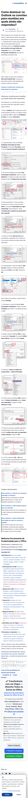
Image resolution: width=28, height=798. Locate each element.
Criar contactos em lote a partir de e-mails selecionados (14, 634)
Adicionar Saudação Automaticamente (14, 580)
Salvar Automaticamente (14, 604)
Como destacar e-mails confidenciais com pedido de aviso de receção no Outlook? (12, 520)
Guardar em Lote (15, 600)
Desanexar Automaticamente (11, 607)
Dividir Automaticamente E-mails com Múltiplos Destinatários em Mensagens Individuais (14, 584)
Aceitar (7, 794)
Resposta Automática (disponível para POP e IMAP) (13, 569)
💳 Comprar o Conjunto (14, 754)
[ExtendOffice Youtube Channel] (9, 771)
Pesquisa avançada (20, 595)
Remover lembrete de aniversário (13, 641)
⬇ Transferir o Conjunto (14, 749)
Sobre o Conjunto (14, 744)
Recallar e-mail (19, 589)
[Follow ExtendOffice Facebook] (2, 771)
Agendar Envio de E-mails (15, 571)
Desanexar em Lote (9, 602)
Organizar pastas (8, 597)
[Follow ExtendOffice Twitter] (6, 771)
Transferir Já (6, 673)
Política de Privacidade (14, 790)
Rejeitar (19, 794)
